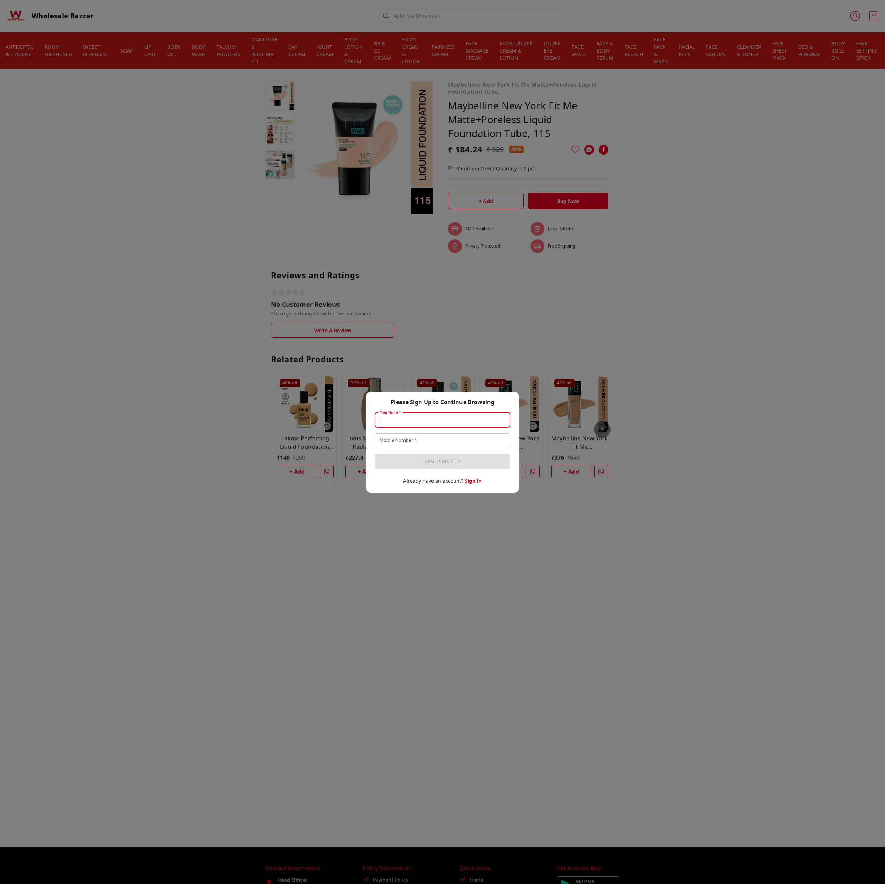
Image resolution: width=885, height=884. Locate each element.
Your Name (390, 412)
